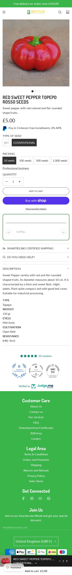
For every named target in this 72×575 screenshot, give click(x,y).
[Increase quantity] (19, 181)
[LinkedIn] (48, 498)
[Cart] (67, 12)
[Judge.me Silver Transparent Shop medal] (36, 371)
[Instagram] (32, 498)
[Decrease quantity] (6, 181)
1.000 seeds (60, 160)
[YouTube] (40, 498)
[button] (32, 91)
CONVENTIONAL (24, 142)
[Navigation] (4, 12)
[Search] (60, 12)
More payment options (36, 208)
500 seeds (42, 160)
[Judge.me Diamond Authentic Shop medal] (19, 371)
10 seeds (9, 160)
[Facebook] (23, 498)
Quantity (10, 174)
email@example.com (15, 527)
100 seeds (25, 160)
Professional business (16, 168)
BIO (6, 142)
